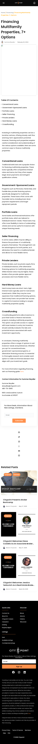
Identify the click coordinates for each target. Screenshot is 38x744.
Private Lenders (8, 118)
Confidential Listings (8, 643)
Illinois (22, 613)
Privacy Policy (6, 730)
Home (3, 13)
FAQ (9, 733)
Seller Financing (8, 114)
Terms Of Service (17, 730)
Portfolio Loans (8, 111)
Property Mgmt (6, 627)
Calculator (5, 622)
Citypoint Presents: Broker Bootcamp (15, 501)
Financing (9, 13)
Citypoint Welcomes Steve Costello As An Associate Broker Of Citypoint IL (18, 542)
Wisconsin (23, 622)
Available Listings (7, 640)
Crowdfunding (8, 124)
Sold (3, 637)
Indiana (22, 619)
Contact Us (5, 613)
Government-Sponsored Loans (14, 108)
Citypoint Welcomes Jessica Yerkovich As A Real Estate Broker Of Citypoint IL (18, 583)
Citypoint (8, 474)
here (22, 371)
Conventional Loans (10, 104)
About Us (5, 616)
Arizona (22, 616)
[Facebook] (13, 672)
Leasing (4, 625)
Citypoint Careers (7, 619)
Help (4, 733)
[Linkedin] (24, 672)
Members (28, 730)
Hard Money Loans (9, 121)
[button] (19, 432)
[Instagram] (19, 672)
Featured (16, 474)
